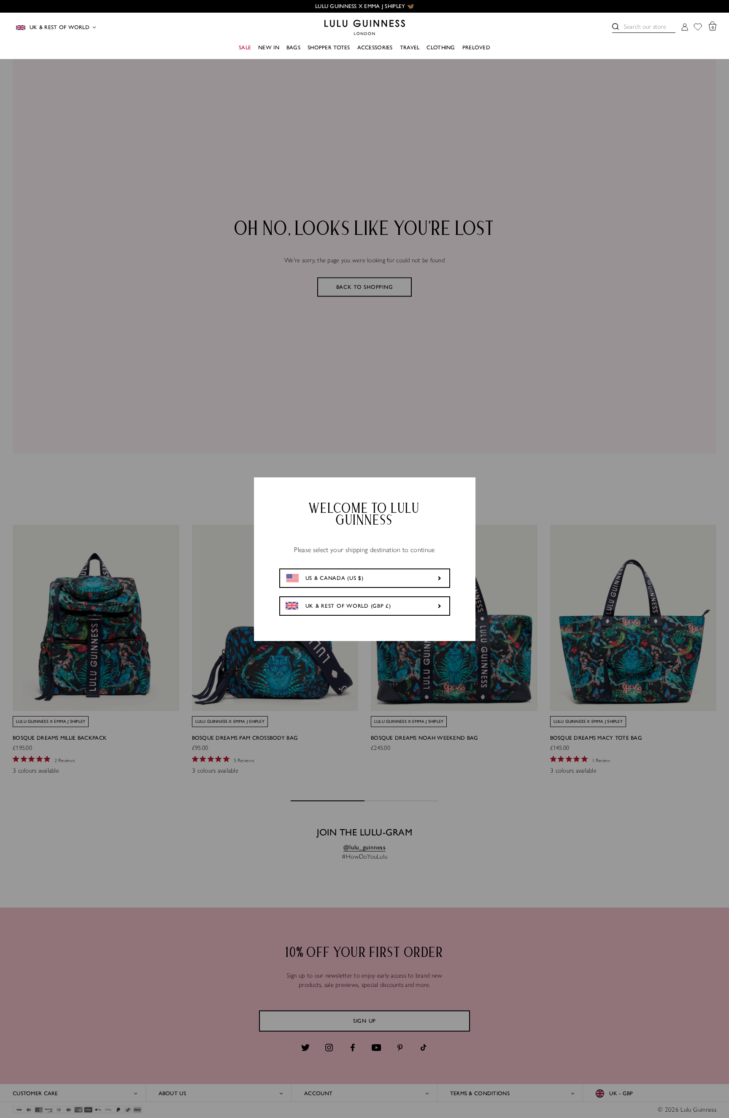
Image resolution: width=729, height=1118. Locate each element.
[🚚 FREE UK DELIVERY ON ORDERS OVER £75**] (364, 6)
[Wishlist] (698, 27)
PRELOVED (476, 47)
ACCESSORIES (375, 47)
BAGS (293, 47)
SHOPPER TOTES (329, 47)
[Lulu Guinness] (364, 27)
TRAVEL (410, 47)
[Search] (615, 26)
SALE (245, 47)
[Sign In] (684, 27)
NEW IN (268, 47)
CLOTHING (441, 47)
